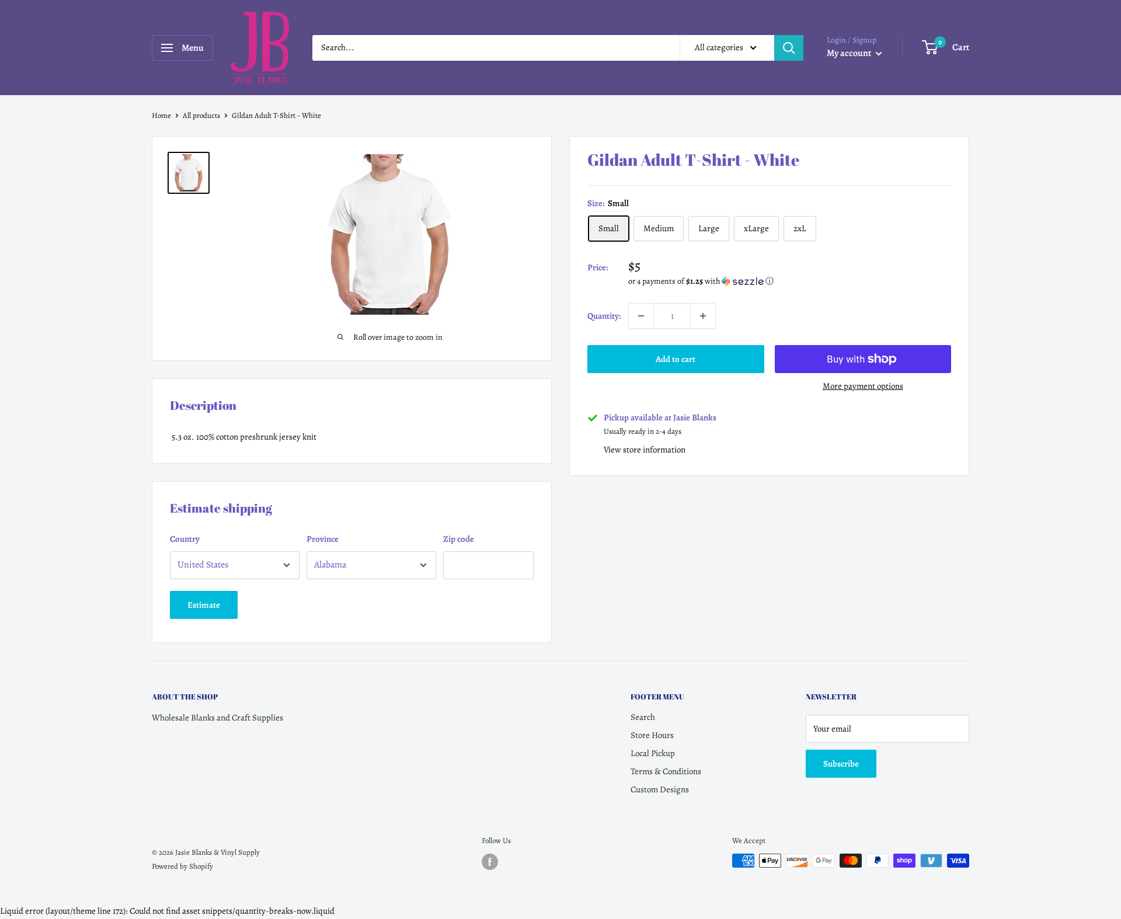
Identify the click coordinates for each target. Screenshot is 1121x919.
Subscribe (841, 764)
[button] (789, 281)
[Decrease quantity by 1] (641, 316)
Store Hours (652, 735)
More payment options (863, 386)
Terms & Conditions (666, 771)
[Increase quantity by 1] (703, 316)
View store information (644, 449)
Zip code (458, 539)
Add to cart (675, 359)
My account (850, 53)
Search (643, 717)
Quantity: (604, 316)
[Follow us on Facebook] (490, 862)
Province (323, 539)
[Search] (788, 48)
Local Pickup (653, 753)
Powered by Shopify (182, 866)
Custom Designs (660, 789)
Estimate (203, 605)
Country (185, 539)
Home (161, 115)
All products (201, 115)
